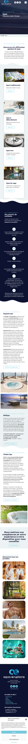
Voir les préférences (14, 739)
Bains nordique (9, 702)
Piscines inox (9, 696)
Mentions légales (14, 742)
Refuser (14, 735)
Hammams (8, 701)
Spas (7, 698)
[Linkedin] (20, 2)
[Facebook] (15, 2)
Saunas (7, 699)
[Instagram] (18, 2)
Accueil (2, 35)
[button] (26, 719)
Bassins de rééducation (11, 703)
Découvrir (10, 91)
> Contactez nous (14, 688)
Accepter (14, 732)
